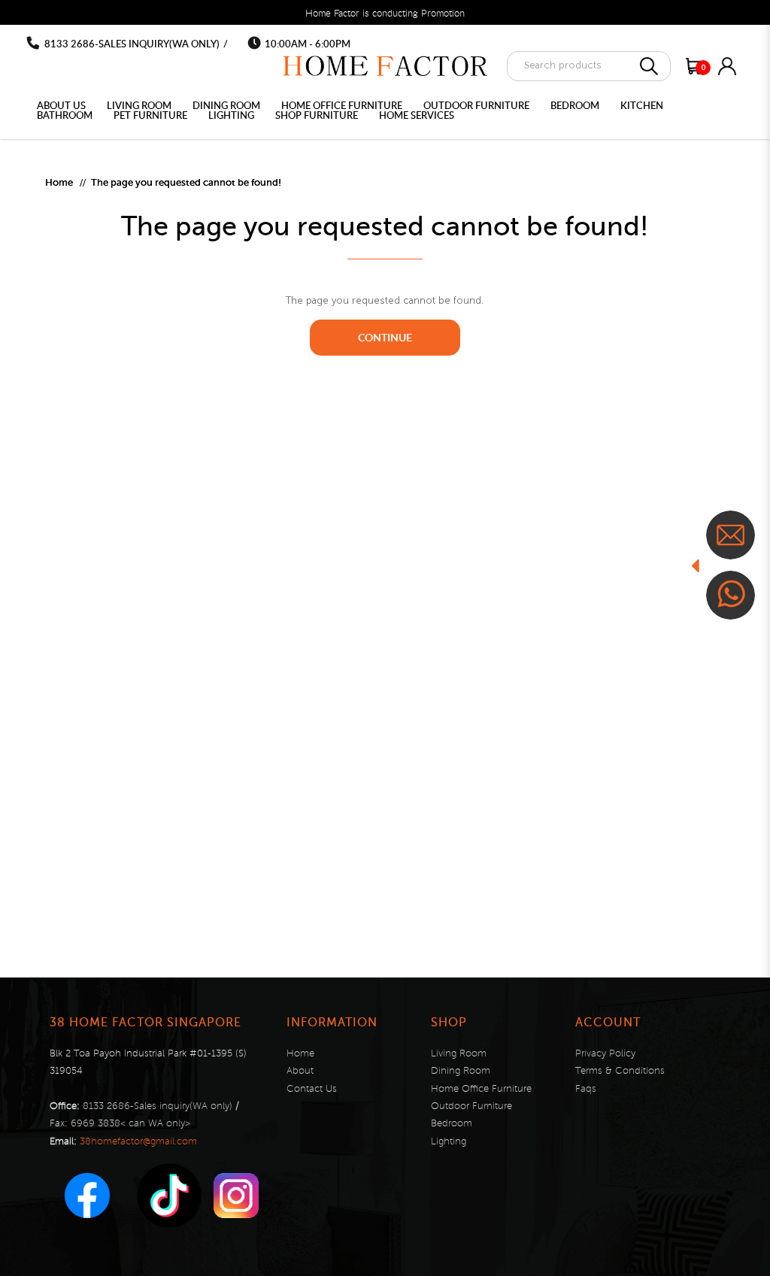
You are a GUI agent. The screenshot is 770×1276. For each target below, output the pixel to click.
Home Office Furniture (481, 1089)
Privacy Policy (605, 1053)
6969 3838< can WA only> (130, 1123)
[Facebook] (87, 1195)
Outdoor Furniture (471, 1106)
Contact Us (311, 1089)
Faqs (585, 1089)
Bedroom (451, 1123)
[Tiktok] (169, 1195)
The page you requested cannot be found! (186, 182)
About (300, 1070)
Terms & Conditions (620, 1070)
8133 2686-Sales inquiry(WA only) (132, 43)
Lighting (448, 1141)
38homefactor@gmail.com (138, 1141)
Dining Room (460, 1070)
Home (59, 182)
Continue (385, 337)
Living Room (459, 1053)
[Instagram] (236, 1195)
